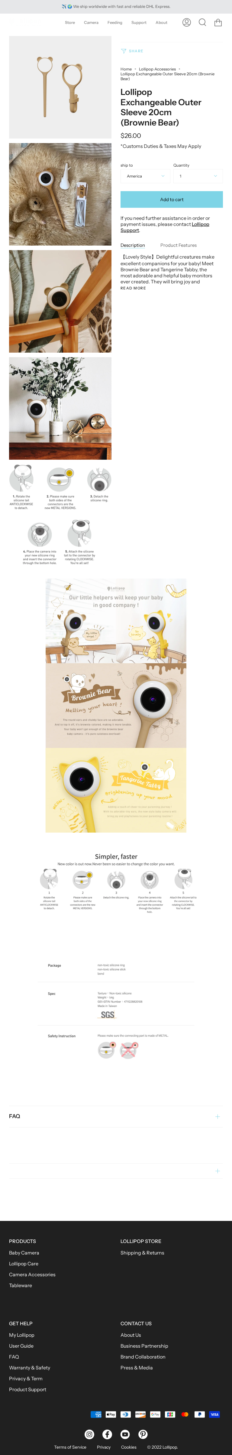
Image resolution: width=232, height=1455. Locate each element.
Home (126, 69)
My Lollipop (21, 1335)
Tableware (20, 1285)
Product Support (27, 1389)
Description (133, 245)
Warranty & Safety (29, 1368)
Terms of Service (70, 1447)
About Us (131, 1335)
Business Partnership (144, 1346)
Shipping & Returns (142, 1253)
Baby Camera (24, 1253)
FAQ (14, 1116)
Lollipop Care (23, 1264)
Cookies (129, 1447)
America (134, 176)
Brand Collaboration (143, 1357)
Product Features (178, 245)
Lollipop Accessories (157, 69)
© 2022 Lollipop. (162, 1447)
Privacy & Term (26, 1378)
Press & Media (137, 1368)
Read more (133, 288)
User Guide (21, 1346)
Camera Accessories (32, 1274)
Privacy (104, 1447)
